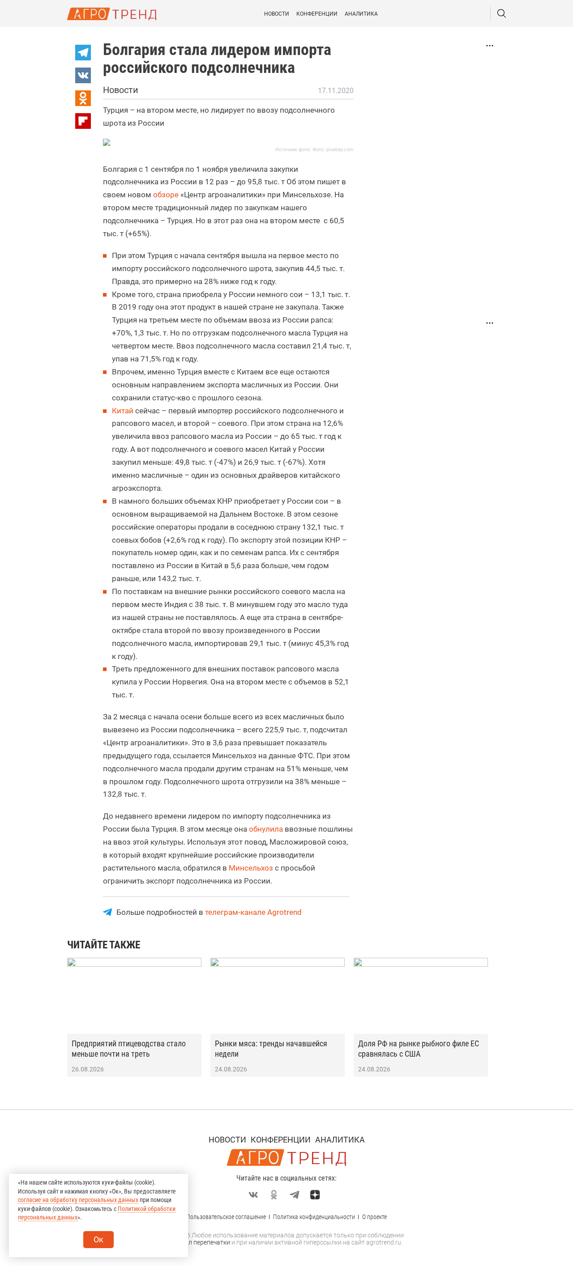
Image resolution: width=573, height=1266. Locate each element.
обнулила (266, 828)
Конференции (317, 14)
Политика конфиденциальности (314, 1216)
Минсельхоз (251, 867)
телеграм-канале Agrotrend (253, 912)
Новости (276, 14)
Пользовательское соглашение (226, 1216)
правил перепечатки (200, 1242)
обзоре (166, 194)
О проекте (374, 1216)
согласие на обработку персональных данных (78, 1199)
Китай (122, 410)
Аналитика (361, 14)
